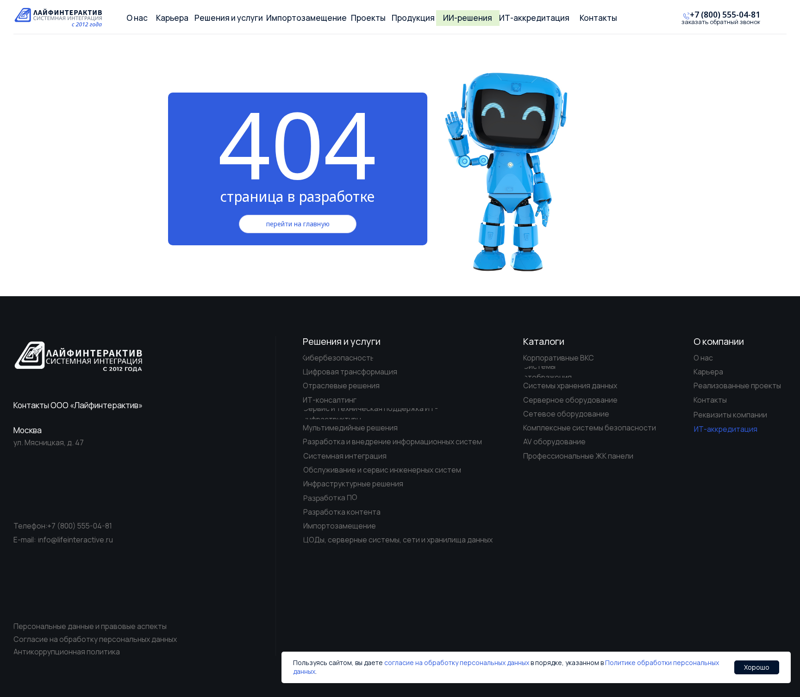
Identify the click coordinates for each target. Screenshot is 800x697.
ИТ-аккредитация (725, 429)
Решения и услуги (342, 341)
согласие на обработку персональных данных (456, 662)
